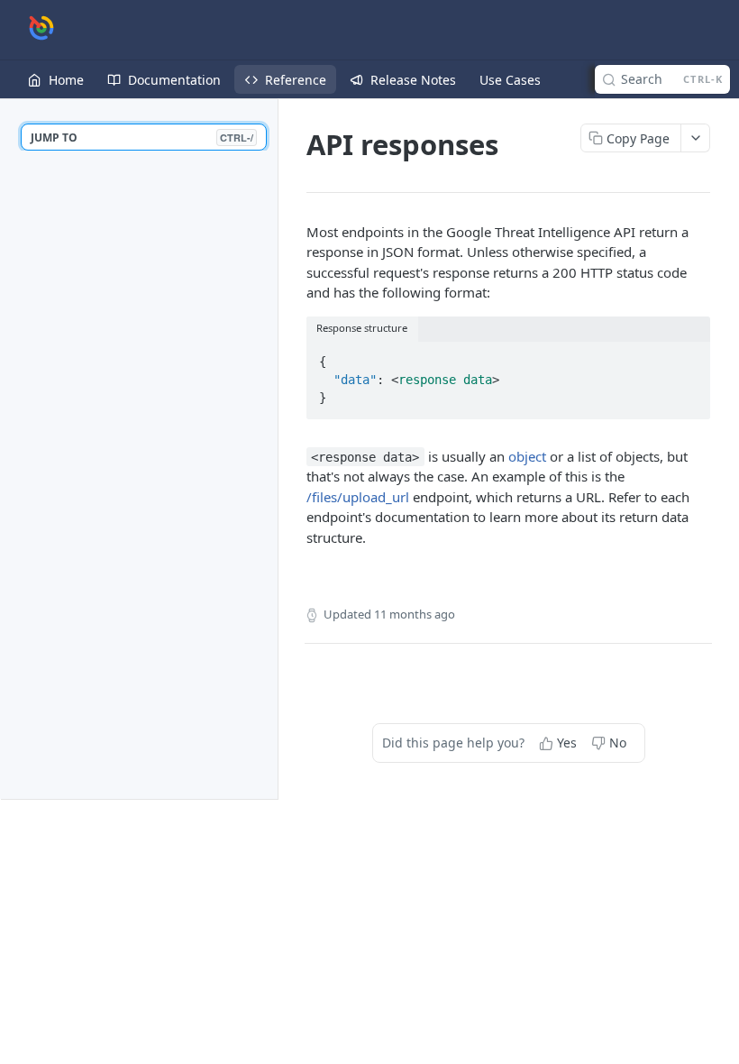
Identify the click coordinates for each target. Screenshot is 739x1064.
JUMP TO (142, 137)
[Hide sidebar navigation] (274, 448)
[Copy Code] (688, 357)
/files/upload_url (357, 497)
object (527, 456)
